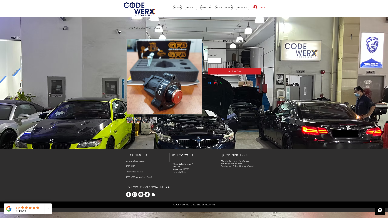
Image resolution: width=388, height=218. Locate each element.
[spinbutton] (214, 60)
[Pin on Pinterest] (215, 83)
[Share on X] (227, 83)
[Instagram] (134, 194)
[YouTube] (141, 194)
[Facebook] (128, 194)
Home (130, 27)
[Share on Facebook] (209, 83)
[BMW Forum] (153, 194)
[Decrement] (210, 60)
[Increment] (219, 60)
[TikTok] (147, 194)
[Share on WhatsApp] (221, 83)
